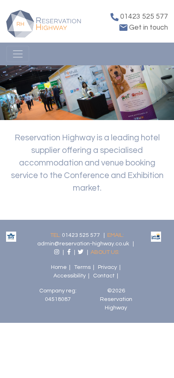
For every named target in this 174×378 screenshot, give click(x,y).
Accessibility (69, 276)
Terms (82, 267)
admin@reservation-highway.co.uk (83, 244)
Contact (104, 276)
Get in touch (147, 27)
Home (59, 267)
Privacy (107, 267)
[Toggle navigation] (17, 54)
